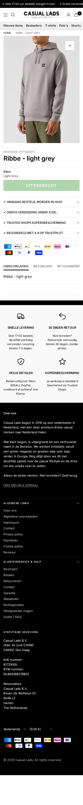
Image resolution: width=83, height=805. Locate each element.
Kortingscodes (13, 605)
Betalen (8, 575)
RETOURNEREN (69, 266)
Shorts (75, 25)
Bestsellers (34, 25)
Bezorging (43, 266)
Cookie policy (13, 546)
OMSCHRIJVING (16, 266)
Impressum (11, 522)
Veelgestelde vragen (18, 611)
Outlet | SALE (12, 617)
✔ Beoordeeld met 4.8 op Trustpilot (33, 233)
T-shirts (50, 25)
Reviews (9, 552)
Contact (9, 528)
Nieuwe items (13, 25)
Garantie (9, 593)
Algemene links (16, 503)
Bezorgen (10, 569)
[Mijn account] (68, 15)
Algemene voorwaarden (20, 516)
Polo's (63, 25)
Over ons (10, 510)
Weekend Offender (19, 151)
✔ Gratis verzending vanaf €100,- (30, 212)
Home (7, 33)
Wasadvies (11, 599)
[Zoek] (13, 15)
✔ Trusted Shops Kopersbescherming (34, 223)
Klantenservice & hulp (22, 561)
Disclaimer (10, 540)
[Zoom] (69, 45)
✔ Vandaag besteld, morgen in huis (32, 202)
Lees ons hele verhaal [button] (20, 485)
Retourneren (12, 581)
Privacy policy (13, 534)
